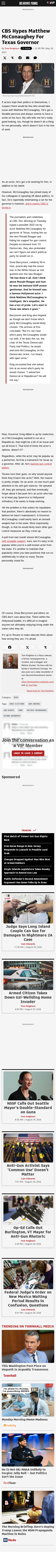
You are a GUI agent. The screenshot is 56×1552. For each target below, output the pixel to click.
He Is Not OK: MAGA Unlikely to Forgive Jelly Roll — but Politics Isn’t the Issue (24, 1473)
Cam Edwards (28, 943)
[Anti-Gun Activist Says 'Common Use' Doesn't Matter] (28, 1148)
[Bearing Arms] (28, 3)
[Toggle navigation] (3, 3)
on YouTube (31, 685)
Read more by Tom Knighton (40, 691)
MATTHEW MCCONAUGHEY (37, 710)
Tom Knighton (12, 48)
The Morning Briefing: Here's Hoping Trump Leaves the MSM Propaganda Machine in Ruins (28, 1530)
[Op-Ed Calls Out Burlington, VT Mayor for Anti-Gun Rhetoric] (28, 1210)
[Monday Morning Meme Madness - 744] (28, 1400)
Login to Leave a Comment (28, 753)
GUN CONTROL (34, 704)
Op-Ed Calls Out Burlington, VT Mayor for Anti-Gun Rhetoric (28, 1232)
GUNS (20, 710)
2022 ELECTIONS (17, 704)
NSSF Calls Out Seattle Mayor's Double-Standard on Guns (28, 1107)
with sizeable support (13, 541)
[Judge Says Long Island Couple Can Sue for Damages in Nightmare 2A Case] (28, 909)
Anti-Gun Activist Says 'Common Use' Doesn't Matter (28, 1170)
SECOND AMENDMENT (12, 716)
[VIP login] (51, 3)
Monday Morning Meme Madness (25, 1419)
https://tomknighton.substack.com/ (38, 682)
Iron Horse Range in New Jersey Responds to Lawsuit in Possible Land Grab (25, 850)
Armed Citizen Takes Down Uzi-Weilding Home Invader (28, 997)
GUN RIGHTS (9, 710)
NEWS (16, 697)
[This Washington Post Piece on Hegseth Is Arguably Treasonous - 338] (28, 1346)
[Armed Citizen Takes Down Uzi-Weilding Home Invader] (28, 975)
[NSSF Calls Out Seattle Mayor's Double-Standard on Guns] (28, 1086)
